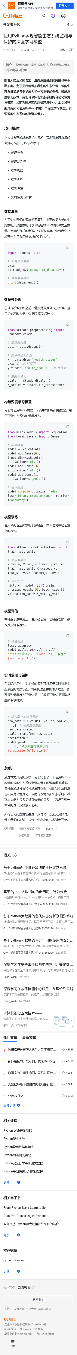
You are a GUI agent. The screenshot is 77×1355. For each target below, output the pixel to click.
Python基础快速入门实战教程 (23, 1171)
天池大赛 (31, 1309)
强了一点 (8, 1025)
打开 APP (64, 6)
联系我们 (38, 1299)
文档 (6, 1309)
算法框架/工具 (43, 835)
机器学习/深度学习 (29, 828)
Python (50, 828)
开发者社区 (17, 1309)
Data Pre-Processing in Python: (24, 1215)
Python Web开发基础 (17, 1130)
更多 (6, 1182)
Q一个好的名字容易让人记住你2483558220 (28, 879)
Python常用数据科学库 (18, 1147)
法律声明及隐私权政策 (17, 1324)
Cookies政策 (39, 1324)
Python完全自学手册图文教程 (23, 1163)
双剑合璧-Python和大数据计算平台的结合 (31, 1224)
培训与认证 (44, 1309)
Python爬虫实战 (14, 1138)
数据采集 (24, 835)
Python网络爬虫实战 (17, 1155)
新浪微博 (24, 1287)
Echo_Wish (10, 977)
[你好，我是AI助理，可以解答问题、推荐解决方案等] (53, 15)
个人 (70, 24)
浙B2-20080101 (45, 1333)
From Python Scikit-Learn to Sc (24, 1207)
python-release (13, 1260)
